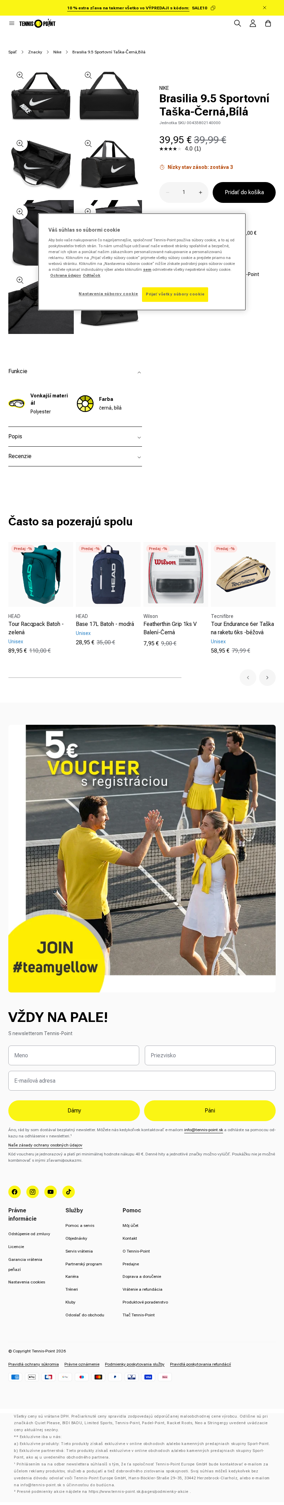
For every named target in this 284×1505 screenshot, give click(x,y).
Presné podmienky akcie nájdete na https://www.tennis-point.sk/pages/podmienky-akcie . (104, 1491)
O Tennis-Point (136, 1251)
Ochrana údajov (65, 275)
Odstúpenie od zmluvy (29, 1233)
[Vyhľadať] (237, 23)
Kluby (70, 1302)
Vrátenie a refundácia (142, 1289)
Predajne (131, 1264)
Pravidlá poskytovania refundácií (200, 1364)
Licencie (16, 1246)
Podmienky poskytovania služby (135, 1364)
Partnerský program (83, 1264)
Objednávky (76, 1238)
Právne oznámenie (81, 1364)
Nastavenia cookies (26, 1282)
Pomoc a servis (79, 1225)
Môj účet (131, 1225)
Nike (57, 52)
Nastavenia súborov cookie (108, 294)
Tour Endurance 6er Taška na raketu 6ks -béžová (242, 628)
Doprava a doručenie (142, 1276)
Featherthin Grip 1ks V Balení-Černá (170, 628)
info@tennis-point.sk (203, 1129)
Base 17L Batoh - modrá (105, 624)
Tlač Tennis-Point (139, 1315)
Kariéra (72, 1276)
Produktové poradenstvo (145, 1302)
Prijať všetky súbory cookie (175, 294)
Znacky (35, 52)
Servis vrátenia (79, 1251)
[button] (11, 23)
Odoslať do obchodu (84, 1315)
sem (147, 269)
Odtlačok (91, 275)
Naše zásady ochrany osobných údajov (45, 1145)
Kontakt (130, 1238)
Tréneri (71, 1289)
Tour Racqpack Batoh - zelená (36, 628)
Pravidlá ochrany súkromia (33, 1364)
